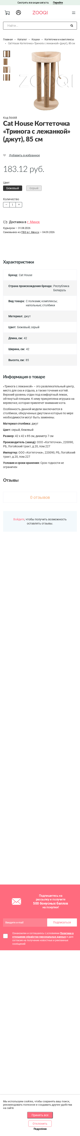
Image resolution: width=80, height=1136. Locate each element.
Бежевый (23, 327)
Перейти (58, 2)
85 (27, 360)
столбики (48, 305)
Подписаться (62, 922)
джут (27, 316)
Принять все (40, 1115)
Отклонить (40, 1123)
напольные (33, 305)
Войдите (18, 519)
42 (25, 338)
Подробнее (40, 1129)
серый (35, 327)
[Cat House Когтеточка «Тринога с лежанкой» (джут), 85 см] (6, 54)
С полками (33, 301)
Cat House (25, 275)
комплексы (49, 301)
